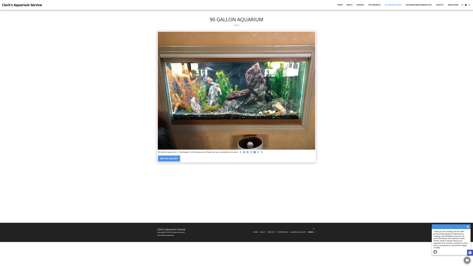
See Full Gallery (169, 158)
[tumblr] (251, 152)
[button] (462, 5)
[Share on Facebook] (240, 152)
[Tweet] (244, 152)
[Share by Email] (254, 152)
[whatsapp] (258, 152)
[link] (262, 152)
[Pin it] (247, 152)
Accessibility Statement (165, 235)
